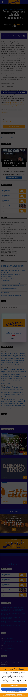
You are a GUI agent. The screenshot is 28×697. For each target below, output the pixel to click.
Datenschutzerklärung (11, 694)
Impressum (19, 694)
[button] (14, 689)
